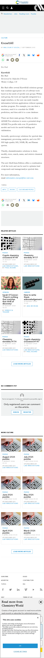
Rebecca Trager (7, 311)
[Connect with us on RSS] (41, 589)
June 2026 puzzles (7, 496)
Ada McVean (32, 306)
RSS (24, 584)
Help (2, 597)
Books (12, 189)
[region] (20, 636)
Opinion (5, 292)
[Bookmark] (17, 60)
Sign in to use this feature (32, 50)
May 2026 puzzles (29, 496)
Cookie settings (20, 651)
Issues (25, 576)
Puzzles (33, 14)
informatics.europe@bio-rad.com (19, 178)
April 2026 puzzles (7, 531)
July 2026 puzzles (28, 458)
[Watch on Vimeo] (26, 589)
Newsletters (8, 14)
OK (20, 646)
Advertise (4, 580)
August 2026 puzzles (8, 458)
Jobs (15, 14)
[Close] (37, 617)
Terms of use (27, 597)
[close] (42, 50)
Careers (27, 292)
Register (27, 412)
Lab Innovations (10, 266)
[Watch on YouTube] (33, 589)
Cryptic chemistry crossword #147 (32, 340)
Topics (3, 584)
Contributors (28, 580)
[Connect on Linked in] (18, 589)
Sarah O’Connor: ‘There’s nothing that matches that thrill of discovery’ (10, 299)
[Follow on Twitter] (10, 589)
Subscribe (4, 576)
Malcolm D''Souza (11, 47)
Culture (4, 38)
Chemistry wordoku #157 (31, 256)
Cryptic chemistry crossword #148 (10, 256)
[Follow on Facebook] (3, 589)
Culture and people (26, 189)
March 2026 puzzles (29, 531)
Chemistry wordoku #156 (9, 340)
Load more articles (22, 364)
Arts (4, 189)
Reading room (24, 14)
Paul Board (10, 268)
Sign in (16, 412)
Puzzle (5, 252)
